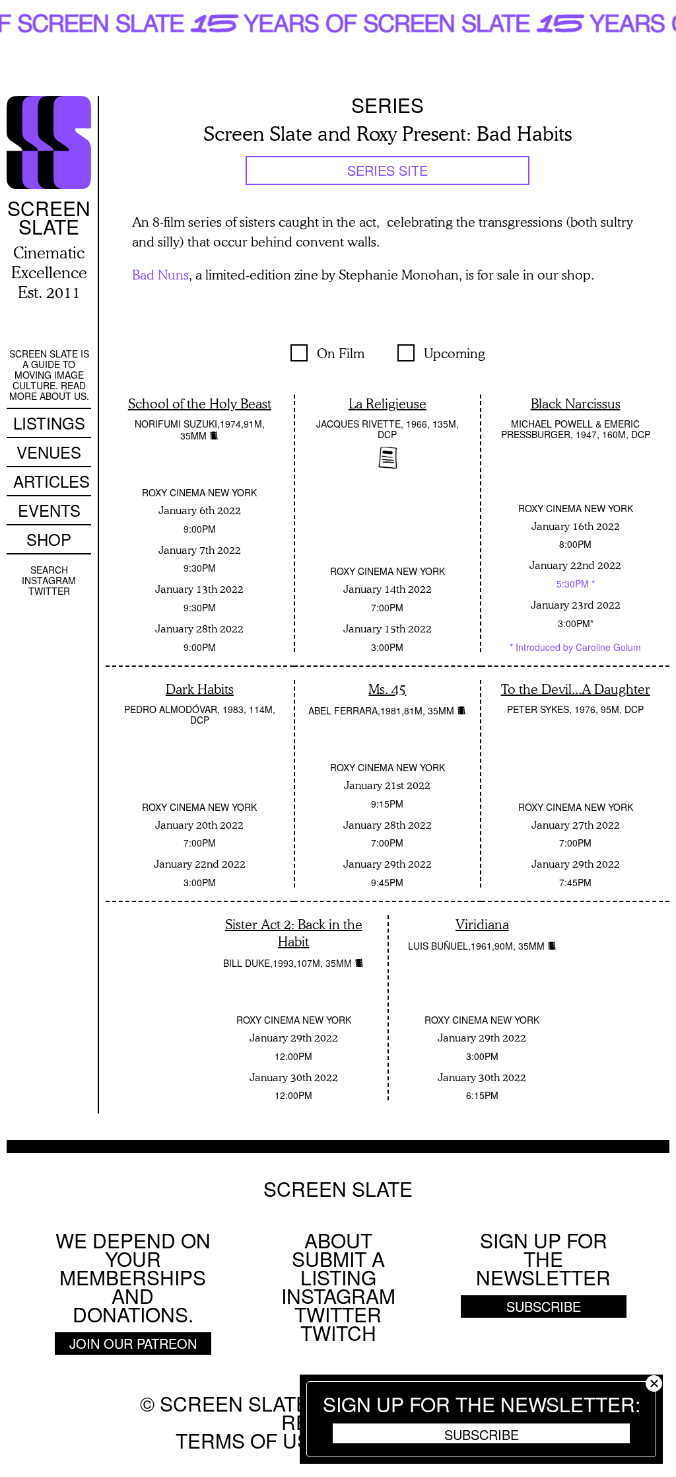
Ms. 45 (387, 688)
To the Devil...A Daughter (575, 688)
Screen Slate (338, 1189)
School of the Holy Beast (199, 403)
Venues (49, 451)
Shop (48, 538)
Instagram (49, 580)
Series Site (387, 170)
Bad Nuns (160, 274)
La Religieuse (387, 403)
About (338, 1240)
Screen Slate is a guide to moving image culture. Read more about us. (49, 374)
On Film (340, 352)
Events (49, 509)
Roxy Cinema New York (199, 492)
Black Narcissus (576, 403)
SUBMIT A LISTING (338, 1267)
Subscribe (481, 1434)
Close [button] (654, 1383)
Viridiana (482, 923)
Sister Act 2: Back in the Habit (293, 932)
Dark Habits (200, 688)
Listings (49, 422)
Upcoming (454, 352)
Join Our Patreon (133, 1343)
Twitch (338, 1332)
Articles (51, 480)
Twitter (49, 590)
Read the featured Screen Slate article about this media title (387, 458)
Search (49, 569)
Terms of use (249, 1440)
